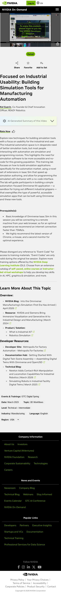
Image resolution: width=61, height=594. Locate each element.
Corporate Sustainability (17, 463)
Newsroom (10, 488)
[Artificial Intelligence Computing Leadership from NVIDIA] (10, 3)
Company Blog (27, 488)
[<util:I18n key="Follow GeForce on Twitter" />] (33, 567)
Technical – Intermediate (19, 408)
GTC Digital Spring (30, 396)
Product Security (36, 586)
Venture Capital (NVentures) (19, 450)
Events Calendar (13, 500)
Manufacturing (18, 413)
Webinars (28, 494)
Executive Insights (42, 525)
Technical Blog (12, 494)
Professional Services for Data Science (24, 544)
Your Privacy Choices (38, 579)
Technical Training (13, 538)
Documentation (35, 531)
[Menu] (57, 9)
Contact (51, 586)
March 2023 (13, 402)
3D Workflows (36, 402)
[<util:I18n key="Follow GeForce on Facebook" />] (19, 567)
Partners (24, 525)
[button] (28, 121)
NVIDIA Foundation (14, 457)
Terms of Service (21, 583)
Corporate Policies (14, 586)
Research (33, 457)
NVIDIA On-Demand (15, 507)
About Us (9, 444)
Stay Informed (44, 494)
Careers (8, 469)
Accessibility (39, 583)
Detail (30, 54)
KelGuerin (5, 106)
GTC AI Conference (35, 500)
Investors (22, 444)
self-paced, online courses (25, 268)
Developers (10, 525)
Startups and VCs (13, 531)
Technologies (41, 463)
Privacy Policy (17, 579)
